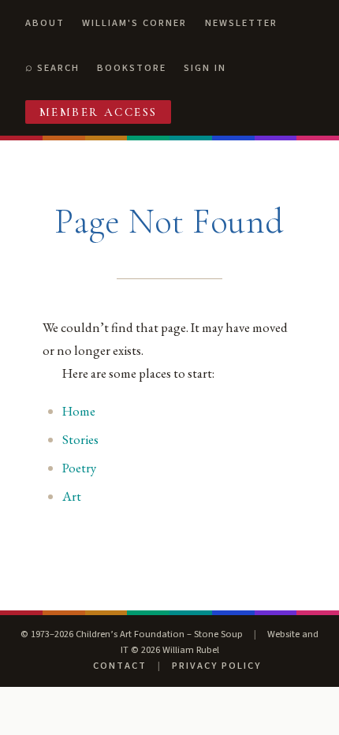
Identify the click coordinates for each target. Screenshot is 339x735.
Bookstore (131, 68)
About (45, 23)
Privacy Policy (216, 666)
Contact (120, 666)
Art (71, 496)
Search (58, 68)
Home (78, 411)
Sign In (205, 68)
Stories (80, 439)
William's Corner (134, 23)
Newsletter (241, 23)
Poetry (79, 467)
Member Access (98, 112)
